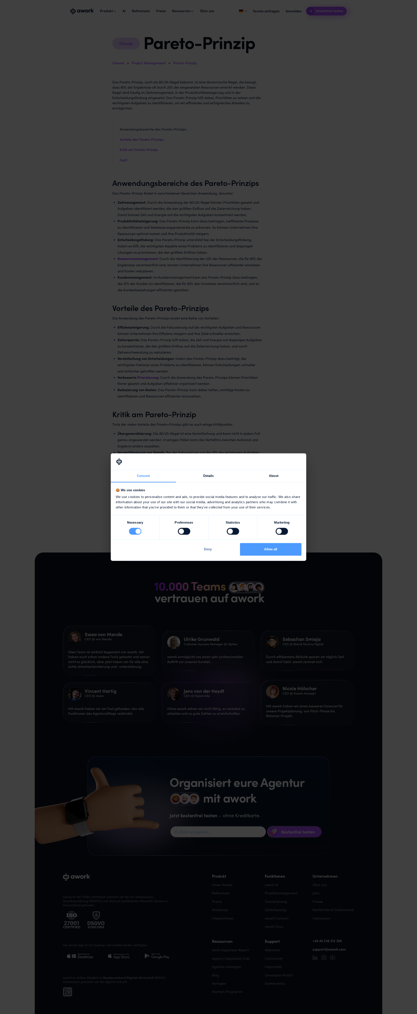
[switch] (184, 531)
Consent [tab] (143, 476)
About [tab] (273, 476)
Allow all (270, 549)
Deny (208, 549)
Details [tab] (208, 476)
